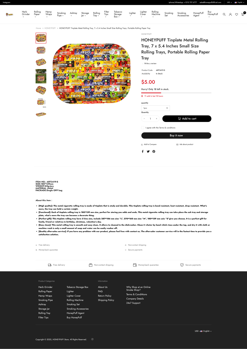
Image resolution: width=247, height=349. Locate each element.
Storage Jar (85, 14)
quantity (144, 103)
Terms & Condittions (136, 294)
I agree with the (160, 127)
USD (228, 2)
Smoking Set (169, 14)
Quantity (145, 112)
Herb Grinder (26, 13)
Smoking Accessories (183, 14)
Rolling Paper (37, 13)
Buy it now (176, 135)
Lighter (132, 13)
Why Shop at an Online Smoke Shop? (138, 288)
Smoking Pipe (61, 14)
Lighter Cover (143, 13)
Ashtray (73, 13)
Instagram (6, 2)
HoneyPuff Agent (198, 14)
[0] (242, 14)
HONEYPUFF (50, 28)
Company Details (135, 298)
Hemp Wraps (49, 13)
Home (39, 28)
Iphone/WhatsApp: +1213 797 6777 (183, 2)
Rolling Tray (96, 14)
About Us (102, 287)
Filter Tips (106, 13)
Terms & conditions (167, 127)
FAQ (100, 291)
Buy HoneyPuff (213, 13)
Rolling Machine (156, 13)
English (240, 2)
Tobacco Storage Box (118, 14)
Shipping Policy (106, 300)
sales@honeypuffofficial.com (210, 2)
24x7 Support (133, 303)
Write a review (150, 64)
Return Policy (104, 295)
